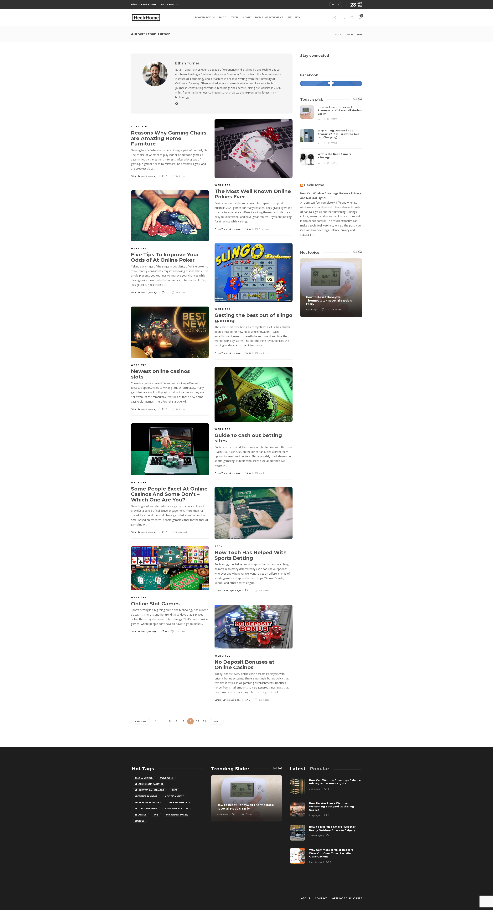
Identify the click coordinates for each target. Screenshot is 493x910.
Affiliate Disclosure (347, 898)
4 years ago (151, 176)
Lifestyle (139, 126)
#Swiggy (139, 821)
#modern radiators (176, 808)
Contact (321, 898)
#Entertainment (174, 796)
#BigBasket (166, 777)
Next (217, 721)
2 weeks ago (315, 835)
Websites (223, 185)
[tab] (297, 768)
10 (197, 721)
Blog (222, 17)
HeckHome (314, 185)
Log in (335, 4)
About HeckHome (143, 4)
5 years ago (235, 590)
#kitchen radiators (146, 808)
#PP (156, 814)
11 (204, 721)
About (305, 898)
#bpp (174, 790)
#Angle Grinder (144, 777)
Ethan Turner (138, 176)
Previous (140, 721)
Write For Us (169, 4)
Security (294, 17)
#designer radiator (146, 796)
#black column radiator (149, 784)
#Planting (141, 814)
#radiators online (177, 814)
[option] (331, 135)
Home (247, 17)
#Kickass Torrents (179, 802)
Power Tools (205, 17)
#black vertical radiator (149, 790)
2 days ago (314, 789)
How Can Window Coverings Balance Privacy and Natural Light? (330, 195)
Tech (234, 17)
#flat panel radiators (148, 802)
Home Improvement (269, 17)
